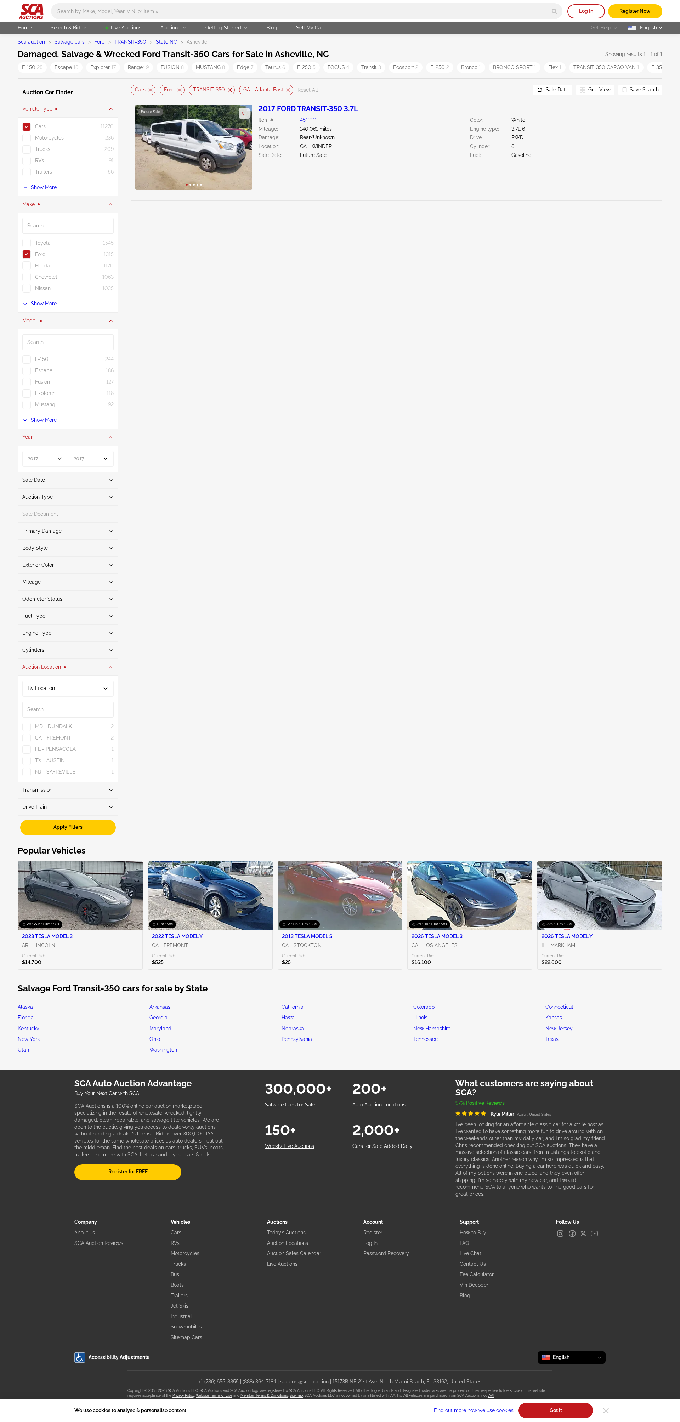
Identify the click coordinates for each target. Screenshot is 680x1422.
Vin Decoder (474, 1285)
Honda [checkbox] (42, 265)
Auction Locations (287, 1243)
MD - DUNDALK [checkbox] (53, 726)
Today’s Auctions (286, 1232)
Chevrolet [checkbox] (46, 277)
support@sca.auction (304, 1381)
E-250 (439, 67)
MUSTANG (210, 67)
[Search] (554, 11)
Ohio (154, 1039)
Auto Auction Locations (379, 1104)
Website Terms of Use (214, 1396)
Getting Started (223, 27)
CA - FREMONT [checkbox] (53, 738)
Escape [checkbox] (43, 370)
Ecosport (405, 67)
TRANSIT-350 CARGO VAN (606, 67)
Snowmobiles (186, 1327)
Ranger (138, 67)
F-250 (306, 67)
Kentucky (28, 1028)
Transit (371, 67)
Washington (163, 1050)
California (293, 1007)
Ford (99, 42)
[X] (583, 1233)
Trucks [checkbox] (42, 149)
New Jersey (559, 1028)
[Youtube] (594, 1233)
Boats (177, 1285)
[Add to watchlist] (244, 113)
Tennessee (425, 1039)
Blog (271, 27)
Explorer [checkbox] (45, 393)
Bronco (471, 67)
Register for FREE (128, 1171)
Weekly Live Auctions (289, 1146)
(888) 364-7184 (259, 1381)
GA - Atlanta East (263, 89)
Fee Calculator (477, 1274)
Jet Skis (179, 1306)
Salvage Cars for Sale (290, 1104)
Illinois (420, 1017)
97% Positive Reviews (480, 1103)
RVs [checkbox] (39, 160)
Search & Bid (65, 27)
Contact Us (473, 1264)
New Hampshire (431, 1028)
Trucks (178, 1264)
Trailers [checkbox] (43, 172)
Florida (26, 1017)
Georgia (158, 1017)
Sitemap (296, 1396)
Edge (245, 67)
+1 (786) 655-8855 (219, 1381)
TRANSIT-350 (130, 42)
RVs (175, 1243)
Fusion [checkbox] (42, 382)
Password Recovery (386, 1253)
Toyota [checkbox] (43, 243)
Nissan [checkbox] (43, 288)
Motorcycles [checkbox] (49, 138)
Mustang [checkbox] (45, 404)
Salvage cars (70, 42)
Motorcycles (185, 1253)
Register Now (635, 11)
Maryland (160, 1028)
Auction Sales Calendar (294, 1253)
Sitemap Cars (186, 1337)
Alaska (25, 1007)
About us (84, 1232)
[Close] (606, 1410)
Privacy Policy (183, 1396)
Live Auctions (126, 27)
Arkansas (159, 1007)
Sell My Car (309, 27)
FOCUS (338, 67)
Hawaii (289, 1017)
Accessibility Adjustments (119, 1357)
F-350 (660, 67)
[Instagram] (560, 1233)
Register (372, 1232)
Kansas (553, 1017)
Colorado (424, 1007)
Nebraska (293, 1028)
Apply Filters (68, 827)
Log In (586, 11)
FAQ (464, 1243)
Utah (23, 1050)
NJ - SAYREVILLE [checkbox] (55, 772)
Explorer (103, 67)
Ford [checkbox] (40, 254)
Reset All (308, 90)
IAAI (491, 1396)
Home (25, 27)
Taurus (275, 67)
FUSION (172, 67)
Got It (556, 1410)
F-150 (32, 67)
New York (29, 1039)
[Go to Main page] (31, 11)
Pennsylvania (297, 1039)
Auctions (170, 27)
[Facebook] (572, 1233)
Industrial (181, 1316)
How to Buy (473, 1232)
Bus (175, 1274)
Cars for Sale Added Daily (382, 1146)
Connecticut (559, 1007)
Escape (66, 67)
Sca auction (31, 42)
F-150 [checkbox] (42, 359)
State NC (166, 42)
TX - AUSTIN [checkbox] (50, 760)
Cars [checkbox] (40, 126)
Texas (552, 1039)
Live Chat (470, 1253)
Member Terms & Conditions (264, 1396)
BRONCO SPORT (514, 67)
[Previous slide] (136, 90)
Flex (554, 67)
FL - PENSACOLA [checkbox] (55, 749)
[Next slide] (519, 90)
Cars (140, 89)
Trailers (179, 1295)
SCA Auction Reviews (98, 1243)
